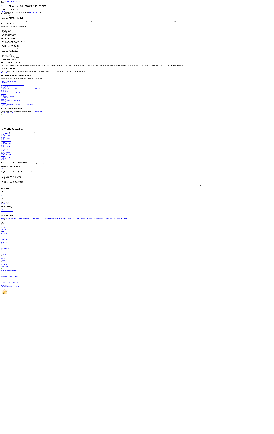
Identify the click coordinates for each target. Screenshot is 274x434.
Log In (2, 401)
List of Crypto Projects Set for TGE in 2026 (37, 218)
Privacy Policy (261, 185)
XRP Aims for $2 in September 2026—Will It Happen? (83, 218)
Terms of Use (252, 185)
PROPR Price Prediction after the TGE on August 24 (59, 218)
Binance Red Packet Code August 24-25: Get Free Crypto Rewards (111, 218)
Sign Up (5, 401)
